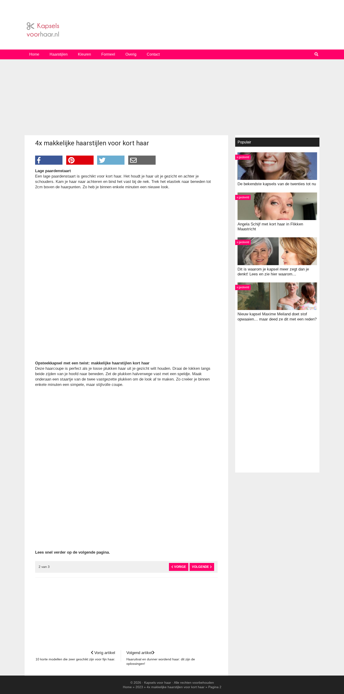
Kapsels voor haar (172, 29)
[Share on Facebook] (48, 160)
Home (127, 687)
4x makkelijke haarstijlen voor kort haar (176, 687)
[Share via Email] (142, 160)
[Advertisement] (172, 99)
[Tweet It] (110, 160)
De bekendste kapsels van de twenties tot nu (277, 184)
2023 (139, 687)
